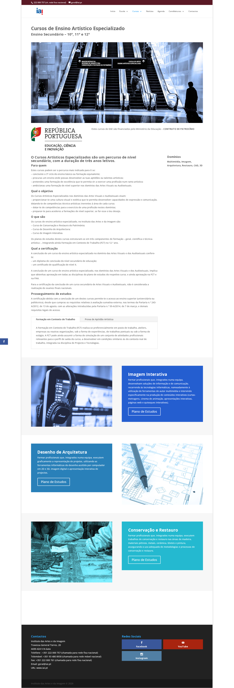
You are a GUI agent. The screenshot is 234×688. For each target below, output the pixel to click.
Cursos (135, 11)
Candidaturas (175, 11)
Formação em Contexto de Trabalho (55, 319)
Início (112, 11)
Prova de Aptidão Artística (99, 319)
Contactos (193, 11)
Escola (122, 11)
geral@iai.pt (44, 664)
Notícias (149, 11)
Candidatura (117, 612)
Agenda (161, 11)
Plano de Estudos (144, 411)
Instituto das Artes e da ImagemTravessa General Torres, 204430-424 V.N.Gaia (48, 645)
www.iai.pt (42, 667)
